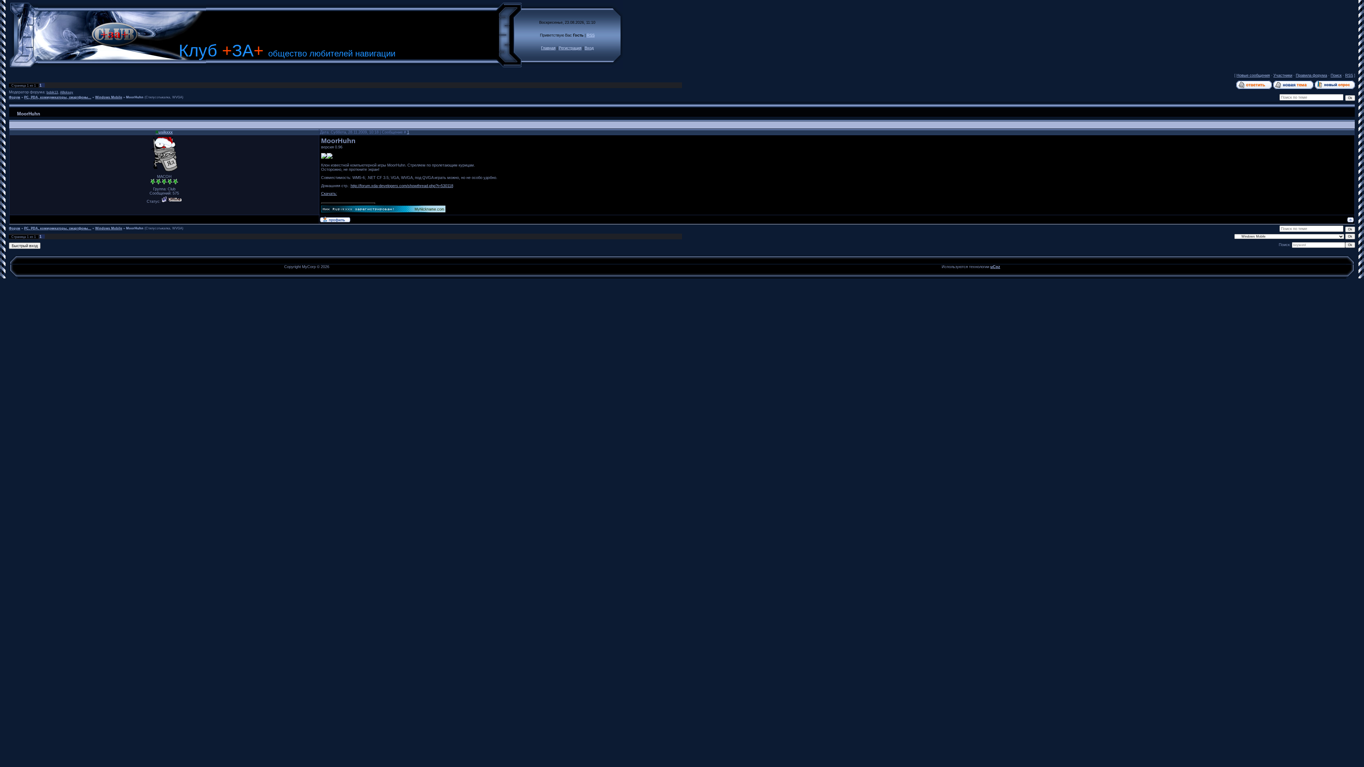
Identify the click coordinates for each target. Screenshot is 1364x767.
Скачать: (329, 193)
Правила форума (1311, 75)
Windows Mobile (108, 97)
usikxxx (164, 132)
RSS (591, 35)
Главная (548, 48)
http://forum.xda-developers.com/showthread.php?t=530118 (402, 186)
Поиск (1336, 75)
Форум (14, 97)
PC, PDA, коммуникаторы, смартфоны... (57, 97)
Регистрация (570, 48)
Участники (1282, 75)
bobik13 (52, 92)
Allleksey (66, 92)
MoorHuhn (135, 97)
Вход (589, 48)
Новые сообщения (1253, 75)
